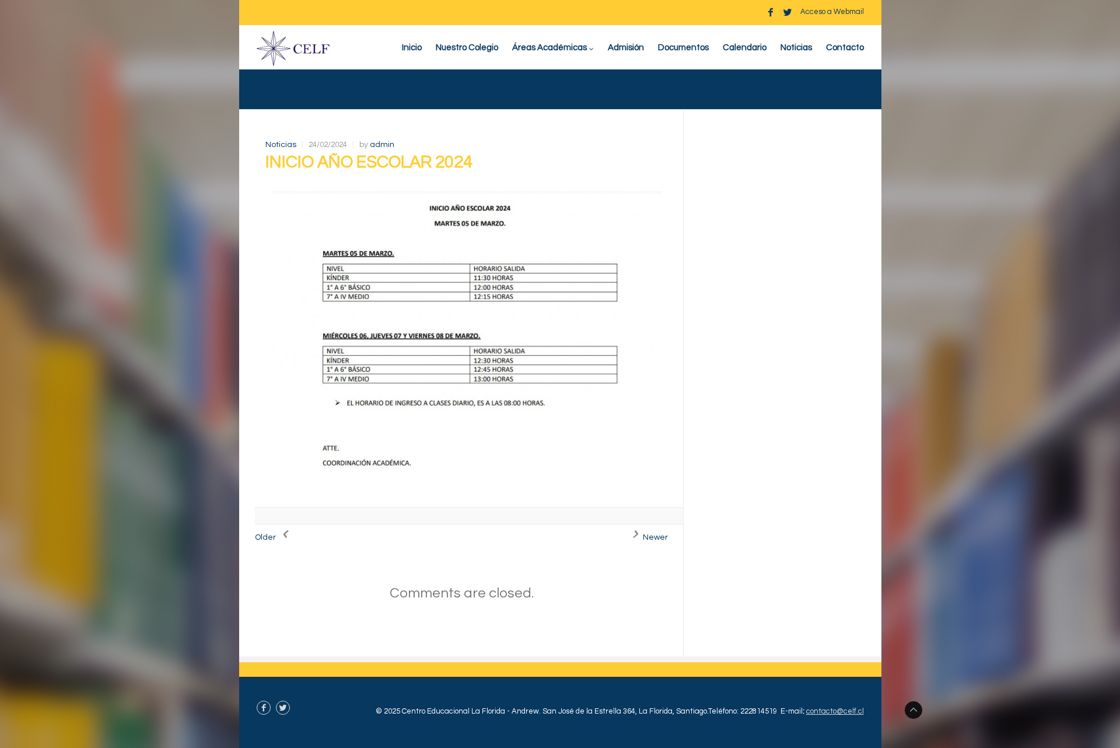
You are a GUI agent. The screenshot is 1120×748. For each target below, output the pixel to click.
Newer (654, 537)
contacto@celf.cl (835, 711)
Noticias (280, 145)
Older (266, 537)
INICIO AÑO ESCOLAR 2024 (369, 162)
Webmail (849, 12)
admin (382, 145)
